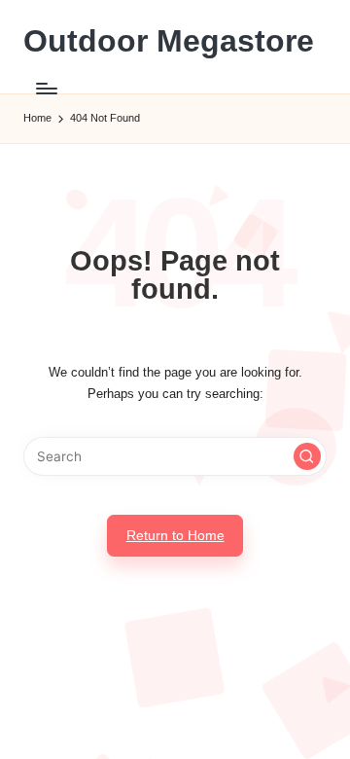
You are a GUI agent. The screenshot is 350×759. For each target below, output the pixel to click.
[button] (307, 456)
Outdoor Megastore (168, 41)
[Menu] (45, 88)
